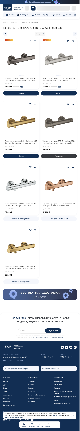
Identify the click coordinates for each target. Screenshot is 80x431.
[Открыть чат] (75, 347)
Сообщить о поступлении (21, 219)
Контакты (57, 388)
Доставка (31, 381)
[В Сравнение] (35, 41)
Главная (24, 426)
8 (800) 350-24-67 (66, 357)
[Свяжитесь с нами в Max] (70, 347)
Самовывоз (58, 385)
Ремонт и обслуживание (36, 395)
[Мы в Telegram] (62, 347)
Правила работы (34, 398)
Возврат (31, 388)
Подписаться (53, 331)
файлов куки (57, 415)
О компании (58, 381)
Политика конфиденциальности (41, 337)
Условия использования (56, 337)
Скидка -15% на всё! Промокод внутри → (40, 2)
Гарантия (31, 391)
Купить (21, 93)
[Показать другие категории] (18, 22)
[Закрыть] (73, 415)
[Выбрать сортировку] (5, 34)
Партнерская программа (62, 404)
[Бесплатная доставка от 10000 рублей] (40, 294)
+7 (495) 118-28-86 (47, 357)
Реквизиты (32, 402)
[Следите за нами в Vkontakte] (66, 347)
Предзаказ (59, 156)
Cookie (56, 400)
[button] (33, 8)
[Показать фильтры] (75, 34)
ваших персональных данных (13, 417)
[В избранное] (30, 41)
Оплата (31, 385)
